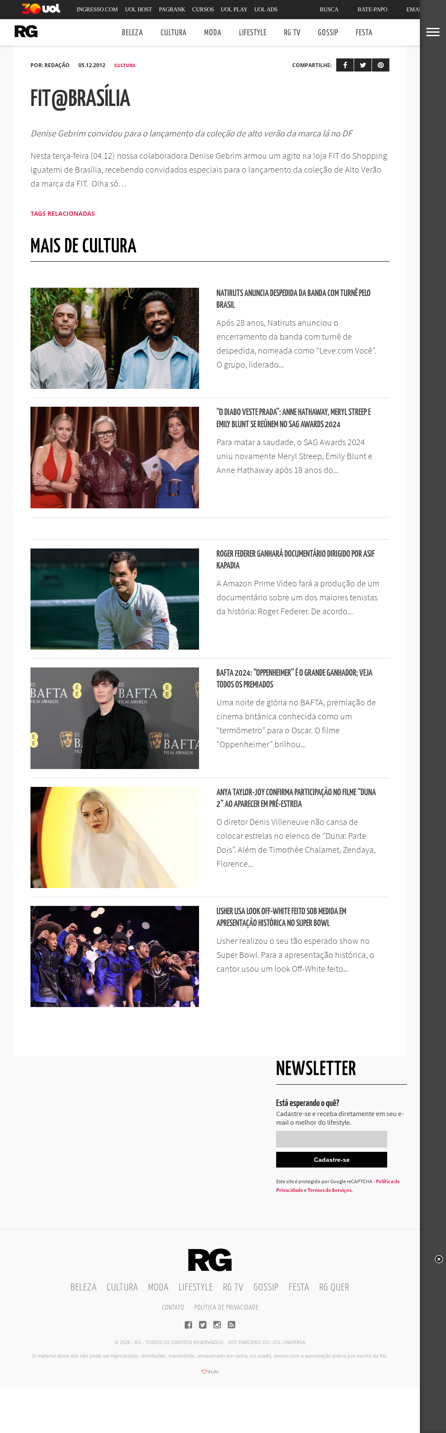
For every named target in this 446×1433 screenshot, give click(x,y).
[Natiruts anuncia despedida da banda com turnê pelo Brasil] (114, 386)
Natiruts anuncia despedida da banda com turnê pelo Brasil (293, 299)
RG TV (292, 33)
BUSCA (329, 9)
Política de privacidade (226, 1307)
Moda (213, 33)
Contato (173, 1307)
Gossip (328, 33)
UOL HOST (138, 9)
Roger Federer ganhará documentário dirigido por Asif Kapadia (295, 560)
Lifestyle (253, 33)
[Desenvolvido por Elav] (210, 1375)
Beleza (132, 33)
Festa (364, 33)
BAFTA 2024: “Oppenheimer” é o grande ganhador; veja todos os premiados (294, 679)
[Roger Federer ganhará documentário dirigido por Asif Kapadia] (114, 647)
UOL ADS (265, 9)
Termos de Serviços (329, 1190)
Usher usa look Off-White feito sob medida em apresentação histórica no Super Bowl (281, 918)
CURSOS (203, 9)
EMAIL (415, 9)
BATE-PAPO (372, 9)
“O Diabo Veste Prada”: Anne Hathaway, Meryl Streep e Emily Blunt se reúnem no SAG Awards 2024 (293, 418)
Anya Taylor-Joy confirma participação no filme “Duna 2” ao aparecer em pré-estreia (296, 799)
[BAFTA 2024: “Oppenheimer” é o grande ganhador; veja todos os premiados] (114, 766)
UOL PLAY (234, 9)
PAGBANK (172, 9)
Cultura (174, 33)
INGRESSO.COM (97, 9)
